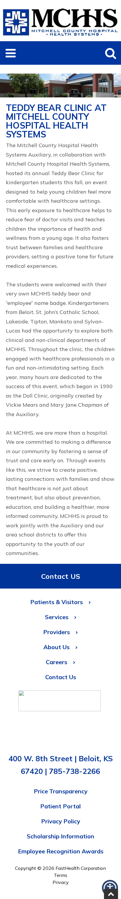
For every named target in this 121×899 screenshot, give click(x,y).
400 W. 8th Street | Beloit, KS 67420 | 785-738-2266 (61, 765)
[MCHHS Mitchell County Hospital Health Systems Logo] (60, 38)
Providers (56, 632)
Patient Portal (60, 806)
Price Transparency (61, 791)
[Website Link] (60, 702)
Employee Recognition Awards (60, 851)
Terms (60, 875)
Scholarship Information (60, 836)
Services (56, 617)
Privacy (61, 882)
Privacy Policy (60, 821)
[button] (10, 53)
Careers (56, 662)
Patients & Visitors (56, 602)
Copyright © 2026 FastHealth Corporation (60, 868)
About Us (56, 647)
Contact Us (60, 677)
